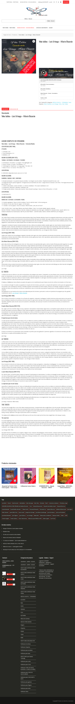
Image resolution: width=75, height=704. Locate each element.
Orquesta (23, 628)
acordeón (4, 503)
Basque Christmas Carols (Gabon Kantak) (13, 528)
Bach (46, 503)
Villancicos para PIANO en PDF (34, 518)
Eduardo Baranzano (37, 506)
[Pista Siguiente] (51, 75)
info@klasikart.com (6, 565)
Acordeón (23, 599)
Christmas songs (63, 503)
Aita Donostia (15, 503)
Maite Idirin (36, 515)
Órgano (22, 625)
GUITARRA (23, 615)
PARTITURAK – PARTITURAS (12, 2)
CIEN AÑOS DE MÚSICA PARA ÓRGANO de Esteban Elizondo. (15, 506)
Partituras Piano (24, 691)
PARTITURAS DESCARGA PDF (28, 640)
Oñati (62, 515)
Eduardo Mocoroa (61, 506)
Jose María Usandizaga (41, 512)
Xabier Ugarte (46, 518)
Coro (31, 506)
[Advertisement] (56, 56)
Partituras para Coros (26, 664)
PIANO (22, 631)
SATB (66, 515)
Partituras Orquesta (25, 647)
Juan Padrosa (22, 515)
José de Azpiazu (51, 512)
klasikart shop (6, 531)
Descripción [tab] (5, 109)
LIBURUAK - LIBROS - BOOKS (28, 561)
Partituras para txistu (26, 688)
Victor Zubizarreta (23, 518)
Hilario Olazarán (47, 104)
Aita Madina (22, 503)
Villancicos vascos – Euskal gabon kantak (12, 546)
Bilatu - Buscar (28, 18)
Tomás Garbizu (13, 518)
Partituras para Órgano (26, 685)
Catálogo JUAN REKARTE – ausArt (45, 2)
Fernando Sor (43, 509)
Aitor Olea (36, 503)
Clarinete (23, 609)
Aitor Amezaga (29, 503)
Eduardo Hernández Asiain (50, 506)
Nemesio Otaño (56, 515)
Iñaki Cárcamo (5, 512)
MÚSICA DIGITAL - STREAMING (60, 102)
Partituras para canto (26, 661)
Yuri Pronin (53, 518)
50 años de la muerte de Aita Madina (12, 534)
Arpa (22, 603)
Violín (22, 637)
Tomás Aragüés (5, 518)
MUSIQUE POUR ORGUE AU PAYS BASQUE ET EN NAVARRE (17, 549)
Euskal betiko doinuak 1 (16, 509)
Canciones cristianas (53, 503)
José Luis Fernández (60, 512)
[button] (33, 41)
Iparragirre (69, 509)
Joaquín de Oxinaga (30, 512)
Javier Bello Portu (13, 512)
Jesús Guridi (21, 512)
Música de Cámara (25, 618)
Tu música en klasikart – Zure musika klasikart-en (14, 540)
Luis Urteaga (55, 104)
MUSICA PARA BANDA (26, 622)
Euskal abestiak (5, 509)
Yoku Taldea (65, 104)
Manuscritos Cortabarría (45, 515)
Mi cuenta (66, 2)
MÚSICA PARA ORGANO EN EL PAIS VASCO (13, 543)
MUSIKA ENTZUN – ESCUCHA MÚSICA (28, 2)
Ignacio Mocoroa (51, 509)
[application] (56, 73)
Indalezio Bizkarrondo (61, 509)
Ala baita (42, 503)
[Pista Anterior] (49, 75)
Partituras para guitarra (26, 682)
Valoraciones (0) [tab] (14, 109)
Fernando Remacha (34, 509)
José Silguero (15, 515)
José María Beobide (6, 515)
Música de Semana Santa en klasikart (12, 537)
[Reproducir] (43, 72)
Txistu (69, 102)
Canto (22, 606)
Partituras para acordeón (27, 650)
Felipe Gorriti (25, 509)
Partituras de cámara (26, 644)
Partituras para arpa (25, 653)
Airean (9, 503)
